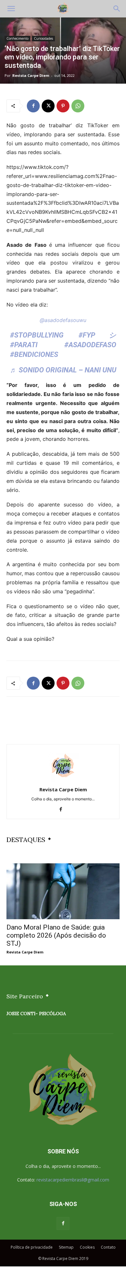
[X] (48, 105)
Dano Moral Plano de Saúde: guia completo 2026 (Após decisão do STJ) (56, 935)
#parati (23, 345)
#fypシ (97, 335)
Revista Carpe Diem (30, 75)
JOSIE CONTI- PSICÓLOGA (36, 1013)
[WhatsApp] (77, 105)
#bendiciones (34, 354)
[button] (11, 8)
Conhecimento (17, 38)
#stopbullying (37, 335)
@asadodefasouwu (63, 320)
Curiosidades (43, 38)
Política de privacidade (32, 1247)
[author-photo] (63, 780)
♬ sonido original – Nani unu (63, 370)
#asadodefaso (90, 345)
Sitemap (66, 1247)
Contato (108, 1247)
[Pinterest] (63, 105)
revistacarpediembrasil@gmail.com (73, 1180)
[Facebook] (33, 105)
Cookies (87, 1247)
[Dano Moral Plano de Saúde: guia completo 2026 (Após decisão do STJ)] (63, 891)
